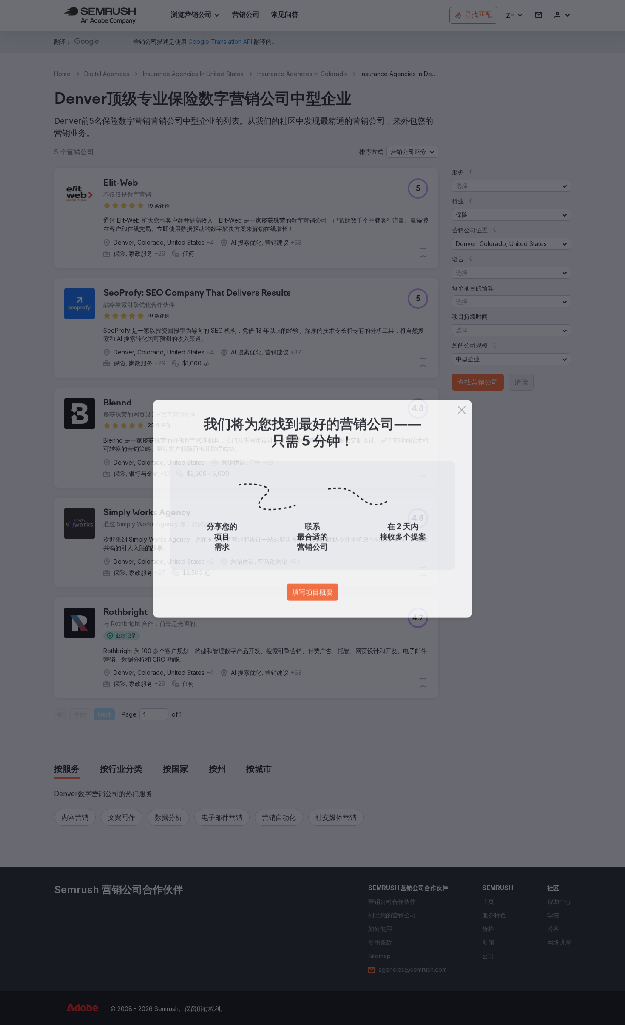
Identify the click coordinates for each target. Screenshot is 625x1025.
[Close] (462, 414)
